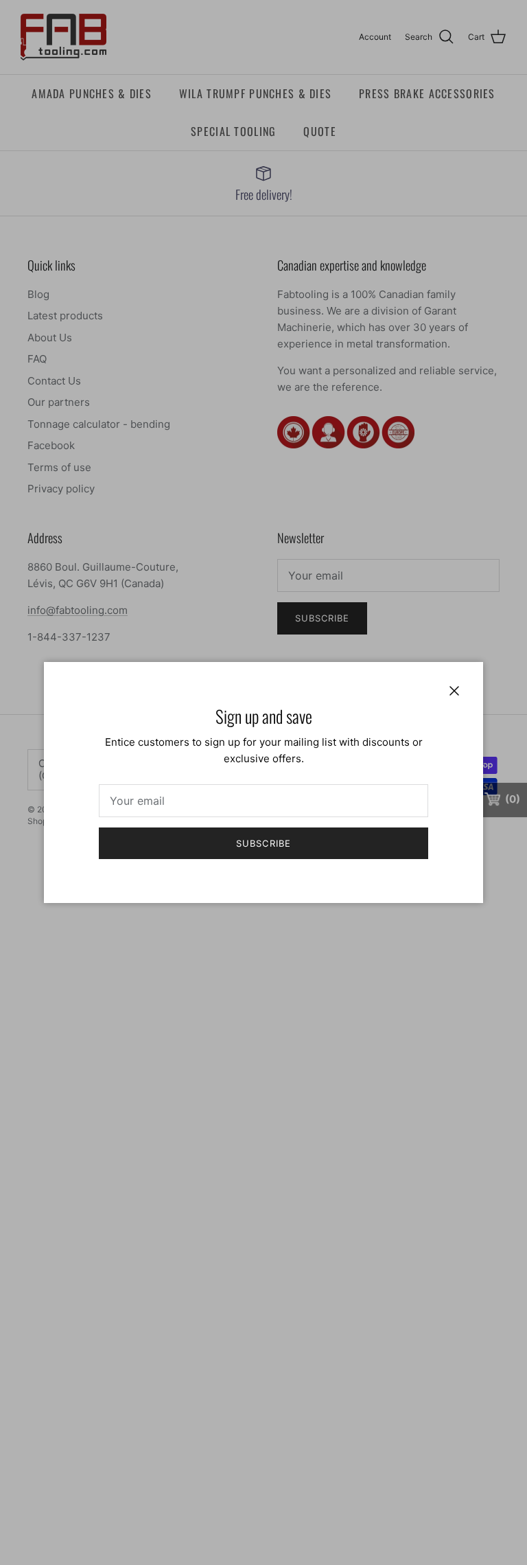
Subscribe (263, 843)
